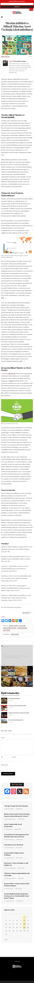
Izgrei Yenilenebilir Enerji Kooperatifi (13, 825)
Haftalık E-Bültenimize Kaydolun (17, 1)
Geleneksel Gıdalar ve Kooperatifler (19, 677)
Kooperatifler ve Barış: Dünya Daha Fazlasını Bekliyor (16, 885)
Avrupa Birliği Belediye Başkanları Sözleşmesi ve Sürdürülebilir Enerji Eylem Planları (16, 896)
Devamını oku (13, 72)
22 (24, 927)
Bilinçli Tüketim (13, 625)
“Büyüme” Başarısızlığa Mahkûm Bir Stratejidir (17, 874)
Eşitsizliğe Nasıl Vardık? (14, 698)
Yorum (3, 737)
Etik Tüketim (22, 625)
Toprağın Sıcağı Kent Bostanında (16, 806)
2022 (20, 361)
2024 (2, 298)
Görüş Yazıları (5, 56)
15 (24, 924)
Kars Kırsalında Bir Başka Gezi (15, 720)
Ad (2, 757)
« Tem (5, 939)
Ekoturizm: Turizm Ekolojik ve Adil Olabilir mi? (16, 864)
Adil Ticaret (11, 373)
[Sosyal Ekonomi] (17, 12)
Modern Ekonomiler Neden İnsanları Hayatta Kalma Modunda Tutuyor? (17, 815)
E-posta (14, 757)
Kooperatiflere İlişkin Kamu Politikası (14, 854)
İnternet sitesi (4, 765)
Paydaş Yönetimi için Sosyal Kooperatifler (18, 712)
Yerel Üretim (6, 630)
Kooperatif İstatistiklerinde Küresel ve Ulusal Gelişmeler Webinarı (15, 656)
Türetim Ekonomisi (22, 628)
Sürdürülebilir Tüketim (9, 628)
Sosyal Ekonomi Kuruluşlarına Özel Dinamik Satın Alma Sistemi (16, 836)
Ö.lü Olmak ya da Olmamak (13, 845)
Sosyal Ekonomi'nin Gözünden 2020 (17, 705)
